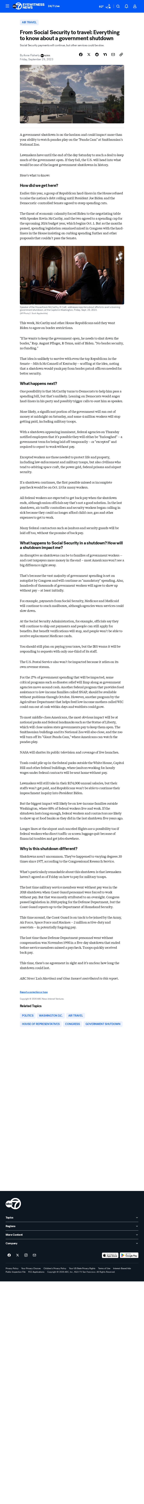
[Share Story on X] (89, 54)
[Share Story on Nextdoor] (105, 54)
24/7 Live (54, 6)
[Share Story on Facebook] (81, 54)
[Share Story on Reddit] (97, 54)
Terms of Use (104, 1268)
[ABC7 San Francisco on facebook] (9, 1255)
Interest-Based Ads (122, 1268)
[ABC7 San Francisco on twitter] (17, 1255)
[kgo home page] (13, 1203)
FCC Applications (36, 1272)
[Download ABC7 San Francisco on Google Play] (129, 1255)
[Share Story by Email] (113, 54)
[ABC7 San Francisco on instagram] (26, 1255)
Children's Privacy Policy (55, 1268)
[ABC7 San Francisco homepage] (28, 6)
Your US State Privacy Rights (82, 1268)
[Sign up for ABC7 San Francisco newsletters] (34, 1255)
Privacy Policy (12, 1268)
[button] (7, 5)
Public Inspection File (15, 1272)
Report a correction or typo (34, 992)
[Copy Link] (121, 54)
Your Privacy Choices (31, 1268)
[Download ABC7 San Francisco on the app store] (110, 1255)
